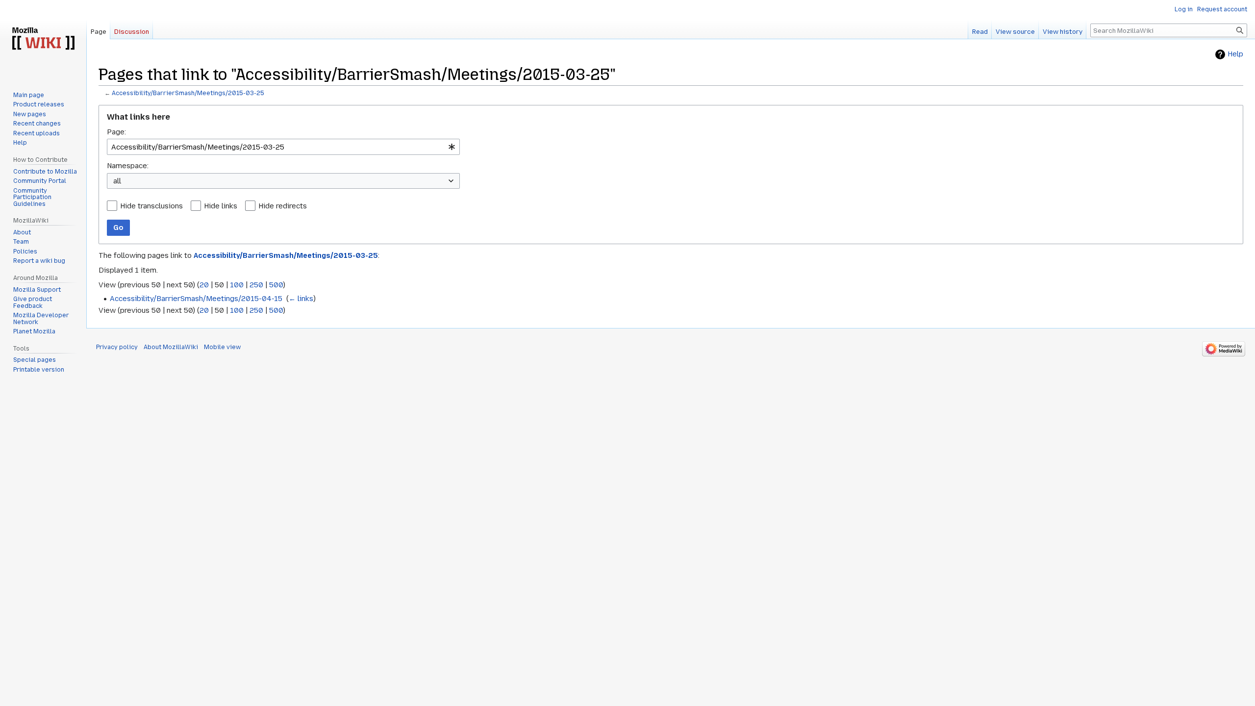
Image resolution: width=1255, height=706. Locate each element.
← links (301, 298)
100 (237, 284)
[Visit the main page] (43, 39)
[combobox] (283, 147)
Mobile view (222, 347)
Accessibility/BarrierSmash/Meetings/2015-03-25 (188, 93)
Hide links (220, 206)
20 (204, 284)
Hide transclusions (151, 206)
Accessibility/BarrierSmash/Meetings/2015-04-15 (196, 298)
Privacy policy (117, 347)
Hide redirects (282, 206)
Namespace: (128, 165)
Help (1235, 54)
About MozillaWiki (171, 347)
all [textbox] (117, 180)
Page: (116, 131)
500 (276, 284)
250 (256, 284)
